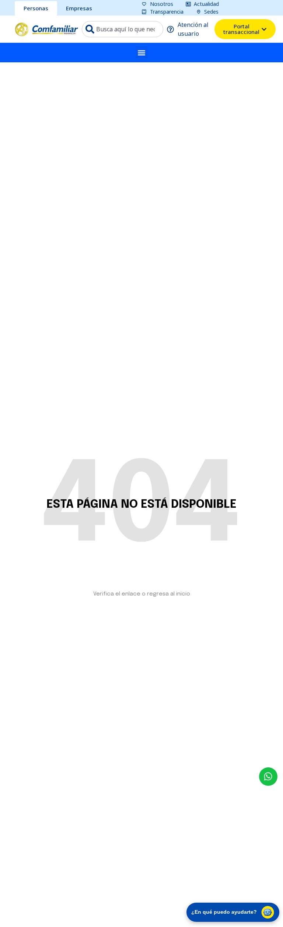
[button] (142, 52)
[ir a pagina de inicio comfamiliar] (46, 29)
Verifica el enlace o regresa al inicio (141, 594)
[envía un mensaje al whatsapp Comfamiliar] (268, 776)
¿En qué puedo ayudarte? (224, 912)
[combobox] (122, 29)
